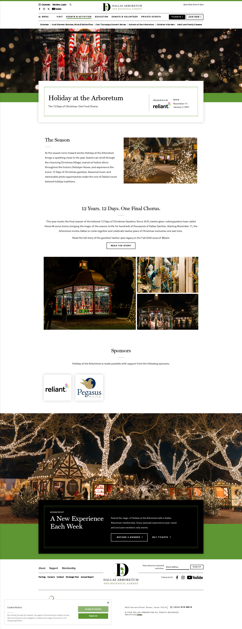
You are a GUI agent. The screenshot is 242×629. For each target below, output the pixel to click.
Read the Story (121, 246)
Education (101, 17)
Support (53, 568)
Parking (42, 577)
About (42, 568)
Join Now (194, 17)
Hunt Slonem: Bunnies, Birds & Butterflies (72, 25)
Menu (45, 17)
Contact (60, 577)
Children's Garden (165, 25)
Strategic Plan (72, 577)
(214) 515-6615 (183, 607)
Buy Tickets (160, 537)
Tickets (176, 17)
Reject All (93, 616)
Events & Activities (79, 17)
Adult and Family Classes (189, 25)
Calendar (46, 5)
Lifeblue (139, 614)
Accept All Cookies (93, 609)
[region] (57, 612)
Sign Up (197, 567)
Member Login (60, 5)
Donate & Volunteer (125, 17)
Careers (51, 577)
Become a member (128, 537)
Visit (60, 17)
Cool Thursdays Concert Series (111, 25)
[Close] (108, 602)
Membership (69, 568)
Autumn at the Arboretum (141, 25)
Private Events (151, 17)
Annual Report (87, 577)
